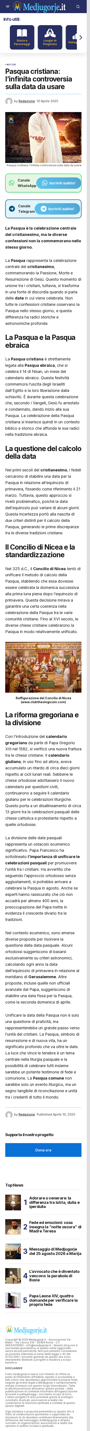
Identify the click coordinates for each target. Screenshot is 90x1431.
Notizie (11, 65)
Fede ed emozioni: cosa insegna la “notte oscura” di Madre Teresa (55, 1227)
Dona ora (43, 1150)
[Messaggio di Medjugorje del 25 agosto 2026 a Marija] (13, 1251)
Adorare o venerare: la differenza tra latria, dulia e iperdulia (54, 1202)
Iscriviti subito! (62, 183)
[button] (7, 6)
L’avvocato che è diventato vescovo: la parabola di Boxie (54, 1275)
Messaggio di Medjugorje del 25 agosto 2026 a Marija (55, 1251)
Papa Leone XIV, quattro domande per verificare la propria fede (53, 1300)
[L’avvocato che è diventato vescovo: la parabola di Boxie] (13, 1276)
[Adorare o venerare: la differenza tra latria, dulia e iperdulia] (13, 1202)
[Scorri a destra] (80, 37)
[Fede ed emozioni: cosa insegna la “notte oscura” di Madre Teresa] (13, 1227)
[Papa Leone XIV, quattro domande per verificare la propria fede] (13, 1300)
